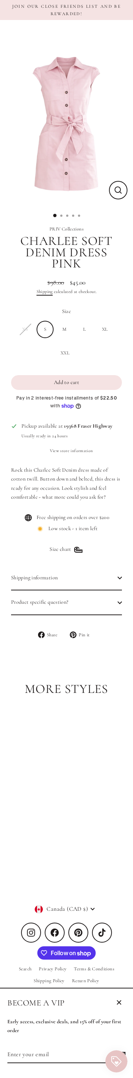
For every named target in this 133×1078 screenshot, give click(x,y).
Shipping (45, 291)
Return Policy (85, 981)
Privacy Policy (52, 969)
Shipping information (34, 578)
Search (25, 969)
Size (66, 311)
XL (105, 329)
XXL (65, 353)
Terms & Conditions (94, 969)
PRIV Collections (66, 229)
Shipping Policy (49, 981)
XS (25, 329)
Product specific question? (39, 602)
